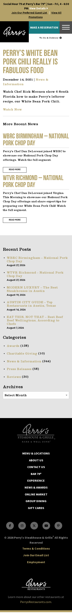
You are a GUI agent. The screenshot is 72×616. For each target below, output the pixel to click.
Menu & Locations (36, 453)
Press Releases (19, 369)
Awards (13, 346)
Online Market (36, 494)
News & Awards (36, 487)
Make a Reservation (44, 27)
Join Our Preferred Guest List (30, 12)
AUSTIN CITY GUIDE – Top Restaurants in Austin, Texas (31, 304)
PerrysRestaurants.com (35, 602)
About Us (36, 460)
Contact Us (36, 467)
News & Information (24, 361)
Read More (15, 170)
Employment (36, 562)
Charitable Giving (22, 353)
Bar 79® (36, 474)
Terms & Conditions (36, 548)
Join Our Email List (36, 555)
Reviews (14, 377)
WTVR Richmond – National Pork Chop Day (35, 274)
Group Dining (36, 501)
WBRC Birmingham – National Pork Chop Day (37, 260)
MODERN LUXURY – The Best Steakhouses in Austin (32, 289)
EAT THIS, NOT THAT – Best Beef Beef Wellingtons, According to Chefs (35, 321)
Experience (36, 480)
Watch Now (12, 109)
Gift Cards (36, 508)
